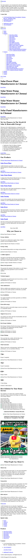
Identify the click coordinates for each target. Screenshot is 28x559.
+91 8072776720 (7, 549)
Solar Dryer (12, 40)
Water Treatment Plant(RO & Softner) (17, 49)
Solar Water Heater (13, 36)
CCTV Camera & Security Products (17, 50)
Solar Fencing (12, 38)
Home (4, 31)
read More (3, 171)
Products (5, 33)
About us (5, 522)
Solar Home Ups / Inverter (15, 46)
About (4, 32)
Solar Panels (12, 41)
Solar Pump (12, 37)
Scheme (5, 71)
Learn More (3, 153)
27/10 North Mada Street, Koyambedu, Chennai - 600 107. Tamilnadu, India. (14, 18)
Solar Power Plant (13, 35)
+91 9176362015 (7, 21)
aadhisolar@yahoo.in (8, 23)
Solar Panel (6, 534)
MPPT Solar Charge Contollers (16, 45)
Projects (5, 72)
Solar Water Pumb (6, 186)
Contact (5, 74)
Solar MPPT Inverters (14, 42)
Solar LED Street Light (14, 48)
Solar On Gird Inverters (14, 44)
